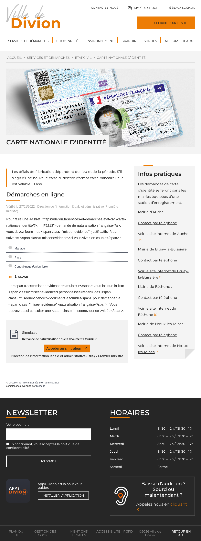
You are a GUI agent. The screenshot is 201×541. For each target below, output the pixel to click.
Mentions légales (79, 533)
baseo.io (40, 386)
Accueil (14, 58)
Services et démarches (48, 58)
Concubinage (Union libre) (30, 266)
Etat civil (83, 58)
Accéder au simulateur (65, 348)
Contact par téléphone (157, 223)
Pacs (17, 257)
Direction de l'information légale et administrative (34, 382)
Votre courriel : (17, 424)
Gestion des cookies (45, 533)
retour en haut (181, 533)
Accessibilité (108, 531)
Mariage (19, 248)
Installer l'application (63, 495)
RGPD (128, 531)
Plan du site (16, 533)
